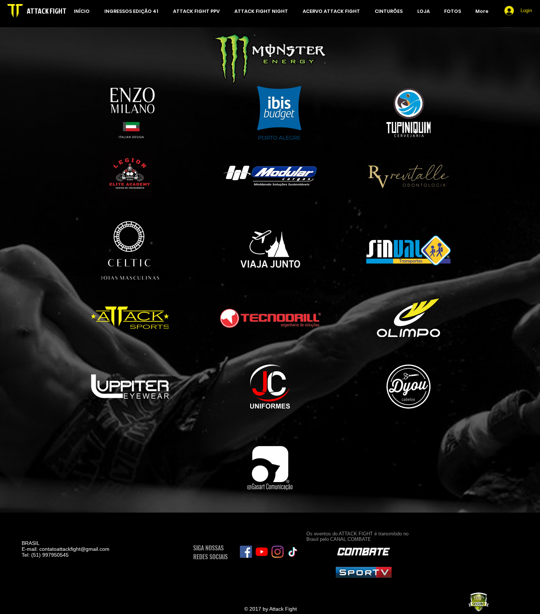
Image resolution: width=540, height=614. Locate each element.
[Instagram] (277, 552)
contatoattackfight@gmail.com (74, 549)
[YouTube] (262, 552)
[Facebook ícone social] (246, 552)
